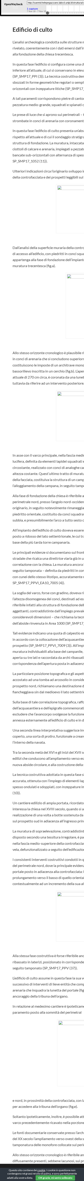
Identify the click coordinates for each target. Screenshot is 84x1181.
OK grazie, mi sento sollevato (55, 1177)
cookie (41, 1170)
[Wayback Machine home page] (13, 5)
